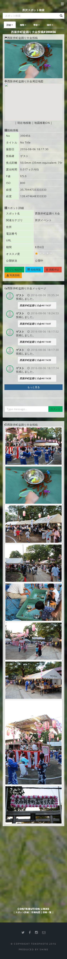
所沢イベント (43, 220)
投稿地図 (35, 912)
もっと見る (33, 387)
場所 (49, 24)
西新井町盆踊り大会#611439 (35, 360)
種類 (22, 24)
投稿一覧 (47, 912)
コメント (55, 409)
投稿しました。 (26, 298)
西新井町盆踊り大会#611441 (35, 323)
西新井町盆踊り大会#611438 (35, 378)
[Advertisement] (33, 863)
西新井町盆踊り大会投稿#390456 (33, 32)
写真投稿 (14, 275)
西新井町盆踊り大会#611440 (35, 341)
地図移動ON (42, 123)
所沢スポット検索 (33, 10)
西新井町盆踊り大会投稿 (22, 38)
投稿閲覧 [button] (35, 269)
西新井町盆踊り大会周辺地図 (25, 81)
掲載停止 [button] (53, 269)
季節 (35, 24)
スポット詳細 (22, 912)
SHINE (44, 949)
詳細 (9, 24)
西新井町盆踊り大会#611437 (35, 305)
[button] (14, 269)
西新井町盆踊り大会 (47, 213)
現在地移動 (24, 123)
